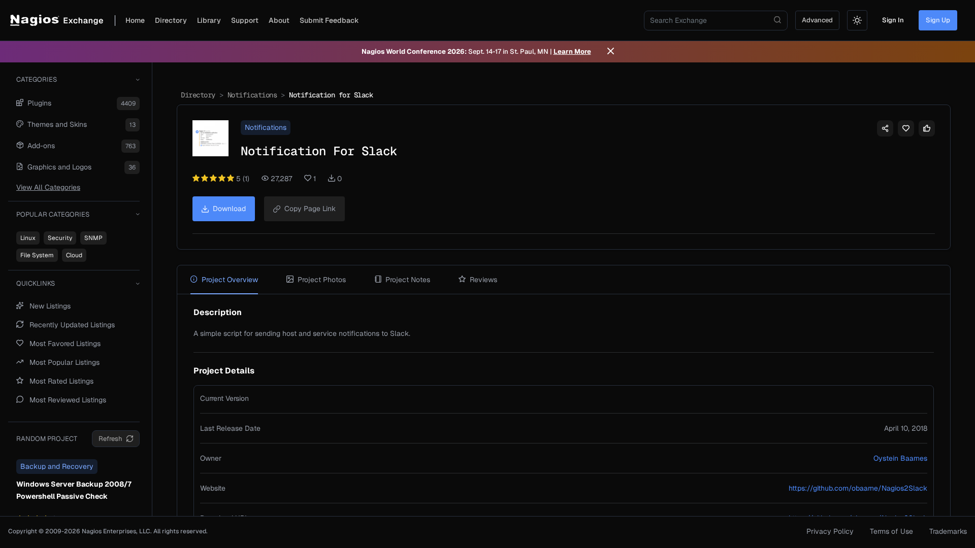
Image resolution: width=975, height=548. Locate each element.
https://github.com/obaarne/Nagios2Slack (858, 488)
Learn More (572, 51)
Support (244, 20)
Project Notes (407, 279)
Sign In (893, 20)
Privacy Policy (830, 531)
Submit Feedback (329, 20)
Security (60, 238)
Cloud (74, 255)
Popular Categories (52, 214)
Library (209, 20)
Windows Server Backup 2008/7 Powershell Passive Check (74, 490)
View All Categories (48, 187)
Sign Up (938, 20)
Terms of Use (891, 531)
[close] (610, 52)
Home (135, 20)
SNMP (93, 238)
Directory (171, 20)
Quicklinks (35, 283)
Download (229, 208)
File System (37, 255)
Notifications (252, 94)
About (279, 20)
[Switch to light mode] (857, 20)
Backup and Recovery (56, 466)
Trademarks (948, 531)
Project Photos (322, 279)
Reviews (483, 279)
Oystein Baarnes (900, 458)
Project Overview (230, 279)
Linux (28, 238)
